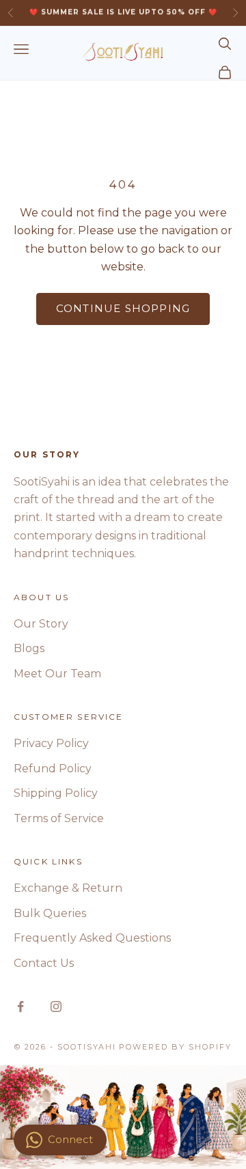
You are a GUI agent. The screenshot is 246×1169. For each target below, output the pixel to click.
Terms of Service (59, 818)
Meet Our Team (57, 673)
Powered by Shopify (175, 1047)
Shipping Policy (56, 793)
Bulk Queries (50, 913)
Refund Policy (53, 768)
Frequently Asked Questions (92, 937)
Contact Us (44, 963)
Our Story (41, 623)
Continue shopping (123, 308)
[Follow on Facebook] (20, 1006)
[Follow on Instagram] (56, 1006)
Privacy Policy (51, 743)
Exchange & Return (68, 888)
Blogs (29, 648)
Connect (70, 1139)
